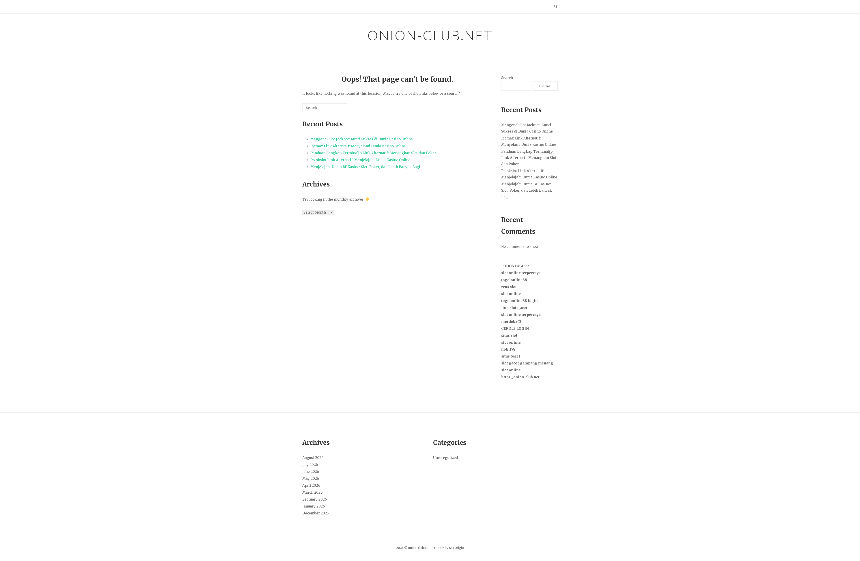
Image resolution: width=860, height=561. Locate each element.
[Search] (337, 109)
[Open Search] (556, 7)
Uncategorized (445, 458)
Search (507, 78)
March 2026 (312, 492)
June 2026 (310, 471)
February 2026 (314, 499)
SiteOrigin (456, 548)
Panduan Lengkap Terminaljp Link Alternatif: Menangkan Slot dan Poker (373, 153)
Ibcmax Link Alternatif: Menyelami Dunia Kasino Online (358, 146)
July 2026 (310, 465)
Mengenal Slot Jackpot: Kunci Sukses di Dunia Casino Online (361, 139)
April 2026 (311, 485)
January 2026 (313, 506)
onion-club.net (430, 35)
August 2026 (312, 458)
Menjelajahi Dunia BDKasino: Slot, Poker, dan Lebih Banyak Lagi (365, 167)
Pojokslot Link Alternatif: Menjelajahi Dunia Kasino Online (360, 160)
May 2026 (310, 478)
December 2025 (315, 513)
